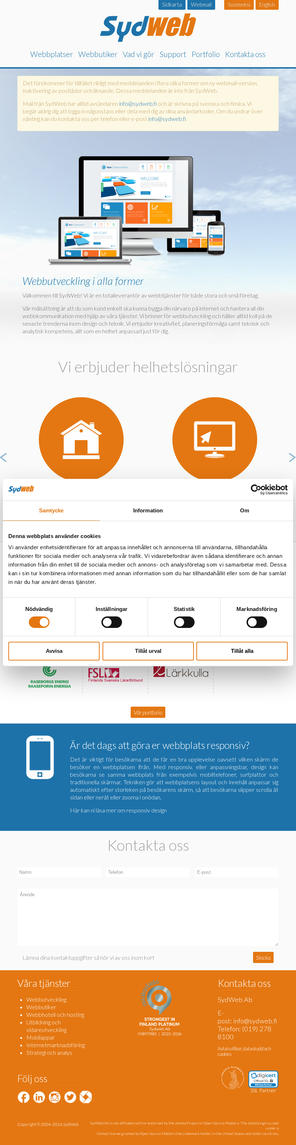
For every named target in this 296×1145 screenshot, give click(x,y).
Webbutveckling (46, 999)
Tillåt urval (148, 651)
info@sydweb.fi (138, 103)
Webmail (201, 4)
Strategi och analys (49, 1052)
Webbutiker (41, 1006)
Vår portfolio (148, 712)
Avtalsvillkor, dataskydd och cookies (244, 1051)
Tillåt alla (242, 651)
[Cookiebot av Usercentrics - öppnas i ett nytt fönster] (256, 489)
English (267, 4)
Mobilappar (40, 1037)
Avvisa (54, 651)
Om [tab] (244, 510)
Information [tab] (148, 510)
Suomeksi (239, 4)
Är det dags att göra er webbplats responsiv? (159, 745)
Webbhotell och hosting (55, 1014)
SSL (254, 1090)
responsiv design (146, 810)
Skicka (263, 957)
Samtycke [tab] (51, 510)
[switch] (111, 622)
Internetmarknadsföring (55, 1044)
